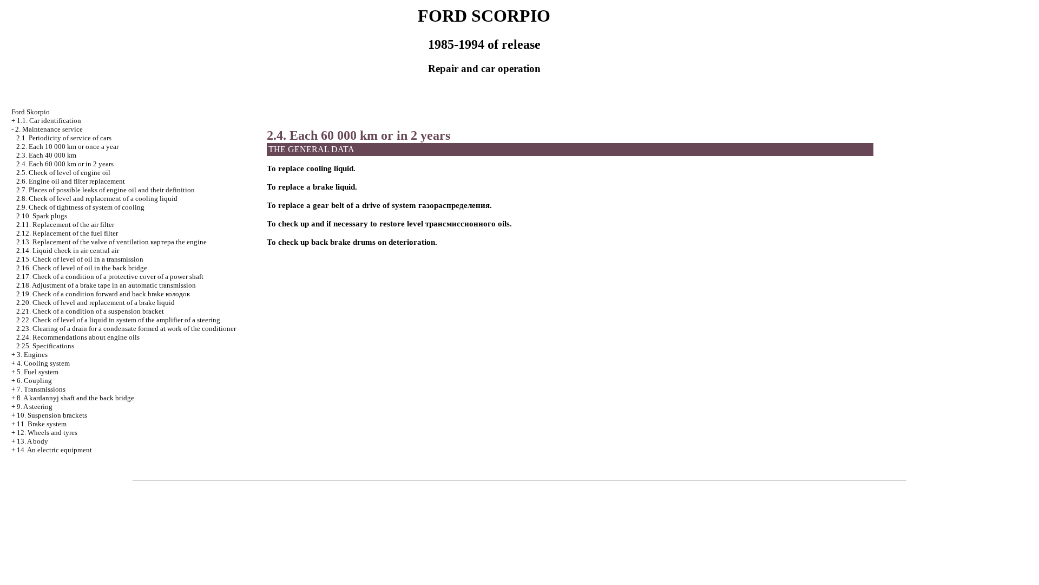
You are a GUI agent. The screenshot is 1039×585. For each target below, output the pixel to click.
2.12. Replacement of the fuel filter (67, 233)
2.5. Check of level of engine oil (63, 172)
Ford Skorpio (30, 112)
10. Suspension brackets (52, 415)
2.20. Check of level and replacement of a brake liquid (95, 302)
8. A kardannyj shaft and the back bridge (75, 398)
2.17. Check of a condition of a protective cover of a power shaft (109, 276)
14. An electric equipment (54, 450)
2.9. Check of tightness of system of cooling (80, 207)
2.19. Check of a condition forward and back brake (103, 294)
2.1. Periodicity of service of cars (63, 138)
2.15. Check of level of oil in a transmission (79, 259)
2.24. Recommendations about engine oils (78, 337)
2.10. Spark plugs (41, 216)
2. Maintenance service (49, 129)
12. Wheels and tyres (47, 432)
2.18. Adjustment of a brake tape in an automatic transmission (106, 285)
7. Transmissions (41, 389)
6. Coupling (34, 380)
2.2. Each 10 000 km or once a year (67, 146)
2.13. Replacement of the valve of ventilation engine (111, 242)
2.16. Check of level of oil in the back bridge (81, 268)
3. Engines (32, 354)
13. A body (32, 441)
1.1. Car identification (49, 120)
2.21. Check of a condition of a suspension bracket (90, 311)
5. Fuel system (37, 372)
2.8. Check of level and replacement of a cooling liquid (96, 198)
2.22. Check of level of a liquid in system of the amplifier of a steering (118, 320)
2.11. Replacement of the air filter (65, 224)
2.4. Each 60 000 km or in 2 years (65, 164)
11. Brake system (42, 424)
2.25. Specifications (45, 346)
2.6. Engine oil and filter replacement (70, 181)
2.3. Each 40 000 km (46, 155)
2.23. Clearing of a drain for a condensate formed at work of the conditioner (126, 328)
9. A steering (34, 406)
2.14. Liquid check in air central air (67, 250)
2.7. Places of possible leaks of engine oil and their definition (105, 190)
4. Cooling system (43, 363)
